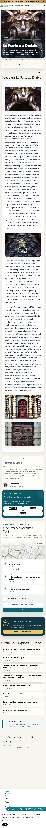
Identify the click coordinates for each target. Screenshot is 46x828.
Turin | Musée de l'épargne (18, 589)
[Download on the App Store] (13, 508)
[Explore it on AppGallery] (23, 513)
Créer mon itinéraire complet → (23, 610)
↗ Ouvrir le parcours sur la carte (23, 605)
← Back (5, 37)
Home (36, 6)
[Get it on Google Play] (33, 508)
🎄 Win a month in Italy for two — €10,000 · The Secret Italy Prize (23, 1)
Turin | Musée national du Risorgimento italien (24, 578)
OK (5, 824)
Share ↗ (40, 72)
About (43, 6)
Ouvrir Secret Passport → (23, 632)
